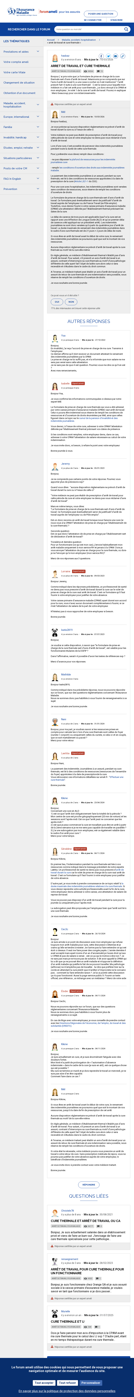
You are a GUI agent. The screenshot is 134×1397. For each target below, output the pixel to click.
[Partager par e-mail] (115, 57)
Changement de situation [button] (19, 82)
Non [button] (73, 303)
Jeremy (65, 463)
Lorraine (65, 571)
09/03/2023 (92, 576)
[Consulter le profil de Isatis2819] (55, 635)
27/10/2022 (93, 340)
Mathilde (66, 674)
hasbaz (65, 55)
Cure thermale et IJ (67, 1321)
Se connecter (92, 20)
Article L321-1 (81, 181)
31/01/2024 (92, 724)
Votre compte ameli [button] (15, 62)
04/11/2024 (92, 853)
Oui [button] (59, 302)
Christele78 (67, 1210)
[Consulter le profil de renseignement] (55, 1264)
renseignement (69, 1259)
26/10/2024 (93, 934)
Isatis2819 (67, 630)
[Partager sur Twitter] (108, 57)
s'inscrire (116, 20)
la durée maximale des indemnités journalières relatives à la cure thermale (87, 885)
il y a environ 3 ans (69, 634)
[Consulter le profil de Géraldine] (55, 854)
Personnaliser (90, 1382)
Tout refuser (67, 1382)
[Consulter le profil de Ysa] (55, 341)
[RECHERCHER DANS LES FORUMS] (126, 29)
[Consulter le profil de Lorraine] (55, 577)
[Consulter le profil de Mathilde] (55, 680)
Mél (63, 112)
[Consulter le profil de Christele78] (55, 1216)
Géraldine (66, 848)
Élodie (64, 991)
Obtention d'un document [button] (19, 93)
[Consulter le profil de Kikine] (55, 803)
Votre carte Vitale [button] (14, 72)
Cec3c (64, 929)
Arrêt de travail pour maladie (66, 71)
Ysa (63, 335)
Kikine (64, 798)
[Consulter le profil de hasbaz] (55, 61)
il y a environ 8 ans (69, 117)
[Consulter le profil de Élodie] (55, 997)
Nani (63, 719)
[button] (67, 18)
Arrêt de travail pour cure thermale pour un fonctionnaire (87, 1271)
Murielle (65, 1311)
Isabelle (65, 383)
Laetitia (65, 753)
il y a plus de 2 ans (69, 724)
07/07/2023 (92, 634)
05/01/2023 (92, 468)
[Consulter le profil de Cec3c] (55, 935)
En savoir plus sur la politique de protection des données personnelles (67, 1391)
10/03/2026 (92, 117)
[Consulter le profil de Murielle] (55, 1316)
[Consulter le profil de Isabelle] (55, 389)
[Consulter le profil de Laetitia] (55, 759)
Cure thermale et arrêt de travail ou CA (85, 1221)
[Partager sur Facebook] (101, 57)
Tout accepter (44, 1382)
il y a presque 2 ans (70, 934)
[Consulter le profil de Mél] (55, 117)
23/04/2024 (92, 802)
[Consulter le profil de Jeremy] (55, 469)
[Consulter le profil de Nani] (55, 725)
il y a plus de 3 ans (69, 468)
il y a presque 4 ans (70, 340)
